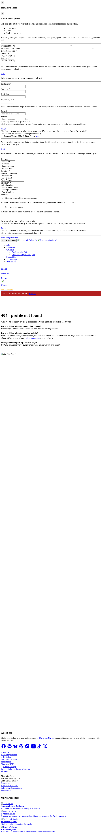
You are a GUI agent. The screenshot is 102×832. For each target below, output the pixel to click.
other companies (33, 338)
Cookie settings (9, 766)
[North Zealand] (12, 176)
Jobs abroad (6, 762)
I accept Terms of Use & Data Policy (20, 136)
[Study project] (8, 168)
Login (3, 129)
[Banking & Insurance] (14, 190)
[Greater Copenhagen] (12, 173)
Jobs (8, 245)
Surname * (5, 89)
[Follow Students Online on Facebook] (3, 748)
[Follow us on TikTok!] (39, 748)
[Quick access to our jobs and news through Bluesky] (15, 748)
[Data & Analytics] (14, 192)
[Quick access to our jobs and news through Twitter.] (45, 748)
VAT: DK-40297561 (9, 785)
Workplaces (11, 262)
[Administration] (14, 185)
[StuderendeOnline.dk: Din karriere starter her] (37, 240)
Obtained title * (7, 46)
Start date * (5, 53)
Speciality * (6, 183)
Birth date (5, 94)
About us (5, 752)
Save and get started (9, 238)
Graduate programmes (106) (23, 254)
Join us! (32, 293)
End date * (5, 58)
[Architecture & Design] (14, 187)
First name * (6, 84)
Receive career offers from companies (21, 198)
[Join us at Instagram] (27, 748)
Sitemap (4, 764)
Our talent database (9, 759)
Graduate (10, 250)
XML (11, 764)
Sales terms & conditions (11, 788)
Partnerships (6, 790)
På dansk (5, 771)
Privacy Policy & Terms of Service (15, 769)
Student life (11, 257)
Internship (10, 247)
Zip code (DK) (7, 99)
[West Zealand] (12, 180)
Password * (6, 116)
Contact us (5, 783)
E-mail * (4, 111)
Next (3, 73)
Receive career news (14, 207)
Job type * (5, 159)
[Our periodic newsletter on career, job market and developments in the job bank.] (2, 207)
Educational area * (9, 51)
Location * (5, 171)
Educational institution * (11, 48)
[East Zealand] (12, 178)
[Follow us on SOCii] (33, 748)
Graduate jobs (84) (19, 252)
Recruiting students (9, 754)
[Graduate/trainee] (8, 166)
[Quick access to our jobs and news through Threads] (21, 748)
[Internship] (8, 164)
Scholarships (11, 259)
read (37, 136)
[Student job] (8, 162)
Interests (4, 194)
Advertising (6, 757)
